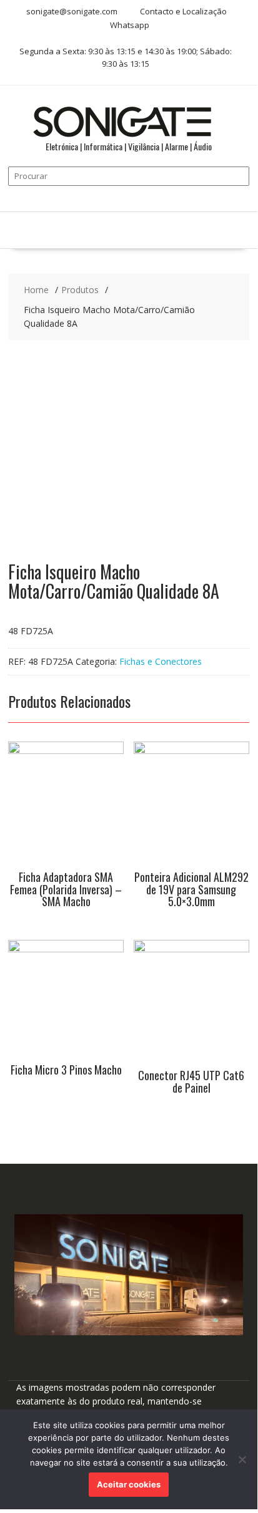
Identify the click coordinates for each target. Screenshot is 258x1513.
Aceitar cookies (129, 1484)
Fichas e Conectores (160, 661)
